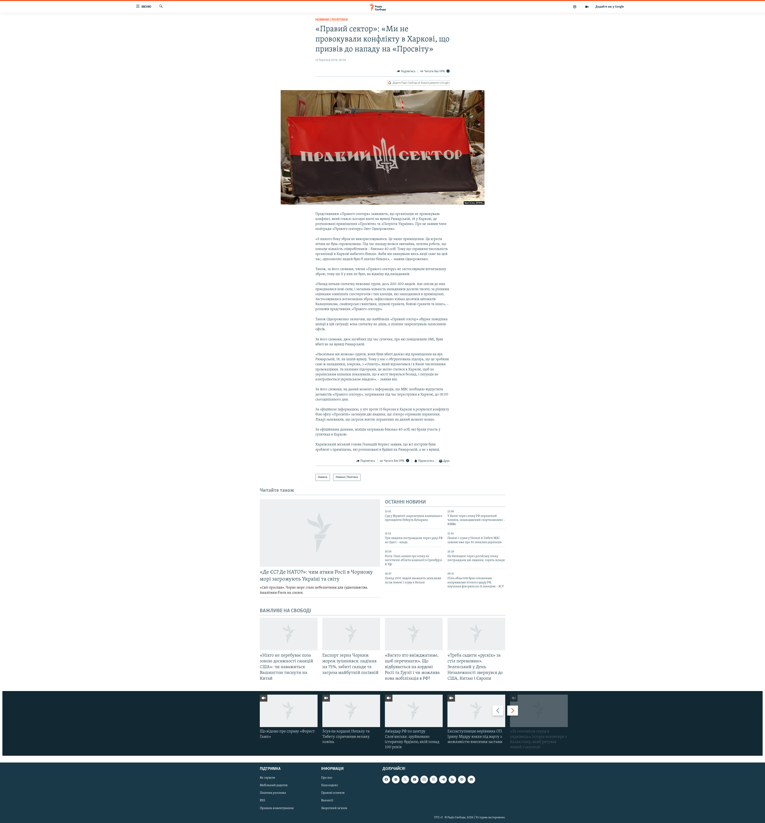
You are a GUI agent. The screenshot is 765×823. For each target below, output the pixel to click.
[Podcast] (462, 779)
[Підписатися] (471, 779)
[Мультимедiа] (587, 7)
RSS (262, 800)
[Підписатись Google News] (395, 779)
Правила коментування (277, 808)
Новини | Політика (331, 20)
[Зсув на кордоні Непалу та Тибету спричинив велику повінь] (351, 711)
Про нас (326, 778)
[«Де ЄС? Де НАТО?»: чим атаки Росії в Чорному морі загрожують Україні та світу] (320, 533)
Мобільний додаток (274, 785)
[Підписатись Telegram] (443, 779)
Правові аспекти (333, 793)
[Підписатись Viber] (433, 779)
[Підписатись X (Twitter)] (405, 779)
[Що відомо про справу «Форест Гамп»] (289, 711)
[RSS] (452, 779)
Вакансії (327, 800)
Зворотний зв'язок (334, 808)
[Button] (406, 71)
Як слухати (267, 778)
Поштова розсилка (273, 793)
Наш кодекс (329, 785)
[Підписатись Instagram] (424, 779)
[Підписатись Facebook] (386, 779)
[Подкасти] (575, 7)
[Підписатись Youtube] (414, 779)
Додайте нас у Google (609, 6)
